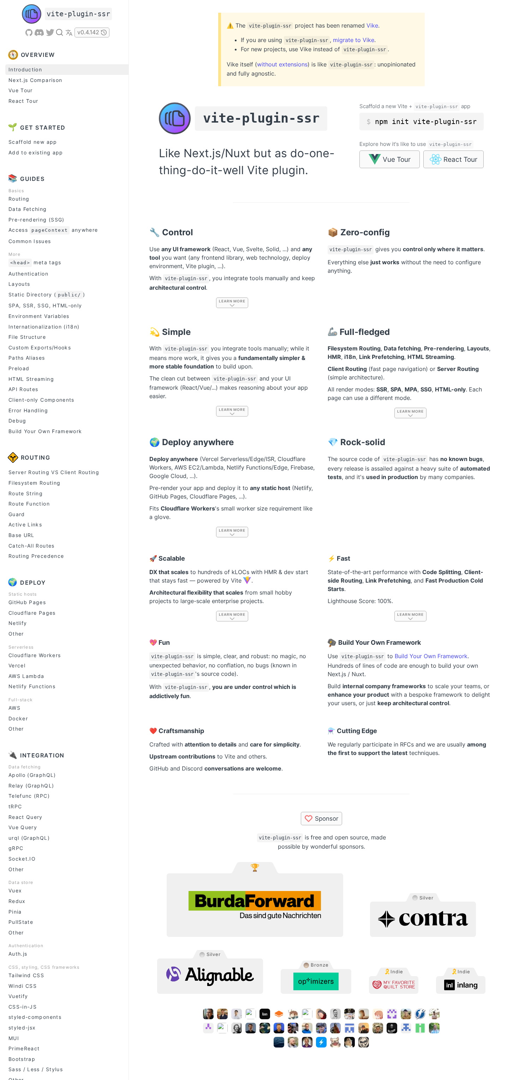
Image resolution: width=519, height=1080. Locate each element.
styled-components (34, 1017)
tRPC (15, 806)
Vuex (15, 890)
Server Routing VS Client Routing (53, 472)
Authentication (28, 274)
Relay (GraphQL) (31, 786)
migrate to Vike (353, 39)
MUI (13, 1038)
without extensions (282, 64)
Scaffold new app (32, 142)
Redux (17, 901)
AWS (14, 708)
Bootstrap (21, 1059)
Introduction (25, 69)
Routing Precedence (36, 556)
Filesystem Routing (34, 483)
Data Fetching (27, 209)
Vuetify (18, 996)
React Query (25, 817)
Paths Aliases (26, 358)
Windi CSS (22, 986)
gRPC (15, 848)
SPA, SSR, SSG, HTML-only (45, 305)
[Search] (59, 32)
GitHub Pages (27, 602)
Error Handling (28, 410)
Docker (18, 718)
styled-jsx (22, 1028)
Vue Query (22, 827)
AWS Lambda (26, 676)
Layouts (19, 284)
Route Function (29, 504)
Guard (16, 514)
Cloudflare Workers (34, 655)
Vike (372, 25)
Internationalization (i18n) (43, 327)
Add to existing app (35, 152)
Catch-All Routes (31, 546)
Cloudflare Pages (32, 613)
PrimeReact (24, 1048)
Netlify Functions (31, 686)
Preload (18, 368)
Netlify (17, 623)
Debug (17, 421)
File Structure (27, 337)
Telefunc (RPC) (29, 796)
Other (16, 634)
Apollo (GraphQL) (32, 775)
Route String (25, 493)
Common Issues (29, 241)
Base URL (21, 535)
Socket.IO (22, 859)
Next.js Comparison (35, 80)
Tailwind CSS (26, 975)
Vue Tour (20, 90)
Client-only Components (41, 400)
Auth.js (17, 954)
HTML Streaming (31, 379)
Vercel (16, 665)
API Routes (23, 389)
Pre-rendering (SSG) (36, 220)
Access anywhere (53, 230)
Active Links (25, 524)
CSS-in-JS (22, 1007)
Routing (18, 199)
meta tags (35, 262)
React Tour (23, 101)
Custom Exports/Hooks (39, 347)
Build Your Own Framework (45, 431)
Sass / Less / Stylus (35, 1069)
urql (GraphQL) (29, 838)
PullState (20, 922)
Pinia (15, 912)
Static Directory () (46, 294)
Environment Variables (38, 316)
